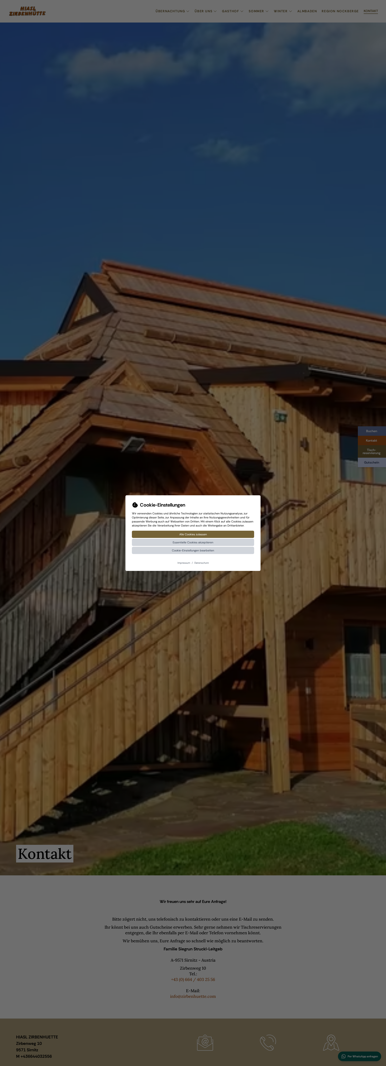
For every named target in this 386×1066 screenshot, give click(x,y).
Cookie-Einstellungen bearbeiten (193, 550)
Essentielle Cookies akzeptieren (193, 542)
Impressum (184, 562)
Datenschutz (201, 562)
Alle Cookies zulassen (193, 534)
